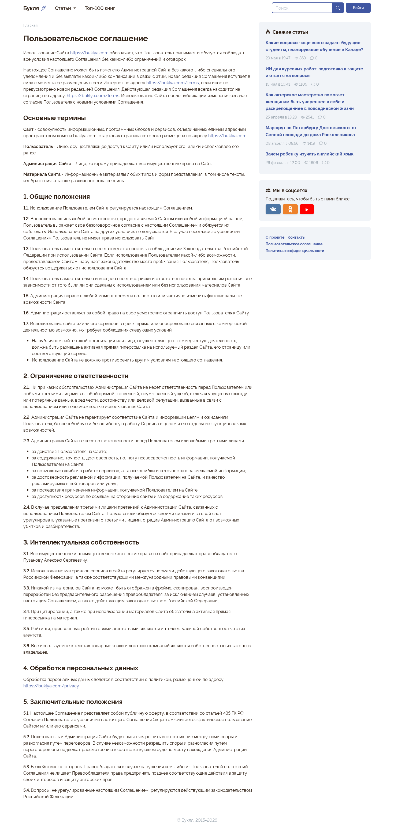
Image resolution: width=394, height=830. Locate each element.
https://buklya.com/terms (172, 82)
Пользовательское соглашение (294, 243)
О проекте (275, 236)
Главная (30, 25)
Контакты (297, 236)
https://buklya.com (89, 52)
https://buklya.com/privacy (51, 685)
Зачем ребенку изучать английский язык (310, 154)
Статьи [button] (63, 8)
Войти (358, 7)
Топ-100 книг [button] (100, 8)
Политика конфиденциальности (295, 250)
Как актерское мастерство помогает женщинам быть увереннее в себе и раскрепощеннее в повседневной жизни (310, 101)
